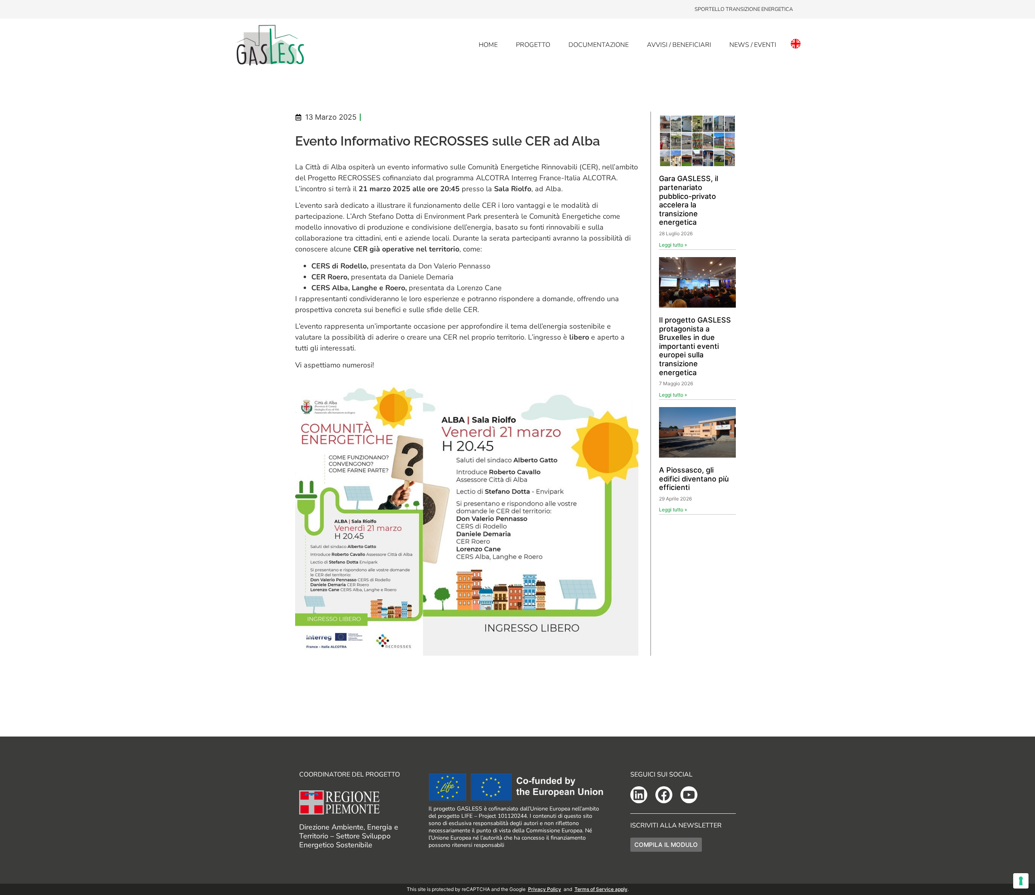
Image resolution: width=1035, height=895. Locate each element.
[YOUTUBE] (688, 794)
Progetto (533, 44)
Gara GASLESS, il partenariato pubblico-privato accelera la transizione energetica (688, 200)
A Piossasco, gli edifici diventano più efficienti (694, 479)
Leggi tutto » (673, 245)
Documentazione (598, 44)
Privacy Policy (544, 889)
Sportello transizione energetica (744, 9)
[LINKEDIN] (638, 794)
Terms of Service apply (601, 889)
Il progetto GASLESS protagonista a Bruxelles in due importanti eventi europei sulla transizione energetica (695, 346)
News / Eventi (752, 44)
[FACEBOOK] (663, 794)
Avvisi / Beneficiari (679, 44)
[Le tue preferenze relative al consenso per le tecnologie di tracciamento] (1021, 881)
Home (488, 44)
